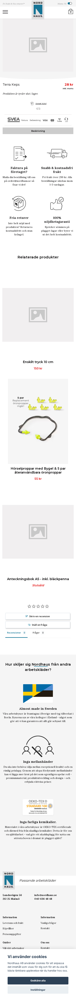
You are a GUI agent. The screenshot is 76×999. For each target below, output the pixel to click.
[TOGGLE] (7, 12)
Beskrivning (38, 131)
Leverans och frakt (13, 923)
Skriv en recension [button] (39, 616)
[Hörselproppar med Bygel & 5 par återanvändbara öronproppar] (38, 421)
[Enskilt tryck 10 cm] (38, 314)
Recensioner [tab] (14, 632)
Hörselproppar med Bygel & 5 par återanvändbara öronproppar (38, 470)
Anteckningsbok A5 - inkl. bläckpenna (38, 579)
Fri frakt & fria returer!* (14, 3)
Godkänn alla (38, 980)
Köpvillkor (8, 928)
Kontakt (45, 928)
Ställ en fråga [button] (39, 624)
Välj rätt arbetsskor (13, 948)
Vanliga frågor (48, 923)
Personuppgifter (12, 934)
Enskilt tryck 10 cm (38, 362)
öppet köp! (41, 103)
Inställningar (38, 989)
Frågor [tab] (36, 632)
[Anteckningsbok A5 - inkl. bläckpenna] (38, 531)
